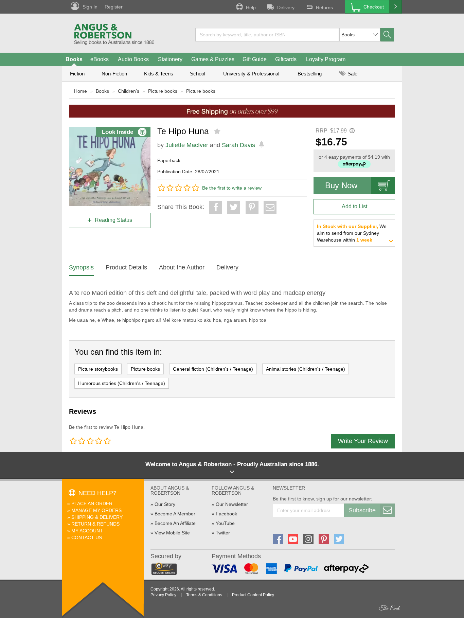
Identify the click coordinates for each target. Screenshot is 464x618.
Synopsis (81, 267)
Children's (128, 91)
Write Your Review (363, 441)
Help (251, 7)
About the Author (181, 267)
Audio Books (133, 59)
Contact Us (86, 537)
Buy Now (341, 185)
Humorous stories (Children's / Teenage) (121, 383)
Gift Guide (255, 59)
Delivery (286, 7)
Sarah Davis (238, 145)
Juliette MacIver (186, 145)
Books (74, 59)
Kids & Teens (158, 73)
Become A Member (175, 513)
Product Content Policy (253, 595)
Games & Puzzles (212, 59)
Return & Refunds (95, 524)
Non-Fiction (114, 73)
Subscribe (362, 510)
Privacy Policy (163, 595)
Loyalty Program (325, 59)
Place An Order (91, 503)
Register (114, 7)
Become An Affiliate (175, 523)
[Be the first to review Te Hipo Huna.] (218, 131)
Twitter (223, 532)
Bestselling (310, 73)
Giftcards (286, 59)
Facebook (226, 513)
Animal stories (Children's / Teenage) (305, 369)
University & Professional (251, 73)
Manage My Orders (96, 510)
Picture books (162, 91)
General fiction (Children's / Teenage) (213, 369)
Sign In (90, 7)
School (197, 73)
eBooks (99, 59)
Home (80, 91)
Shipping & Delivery (97, 517)
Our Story (165, 504)
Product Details (126, 267)
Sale (351, 73)
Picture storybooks (98, 369)
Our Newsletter (232, 504)
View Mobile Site (172, 532)
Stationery (170, 59)
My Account (87, 530)
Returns (324, 7)
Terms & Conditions (204, 595)
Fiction (77, 73)
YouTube (225, 523)
